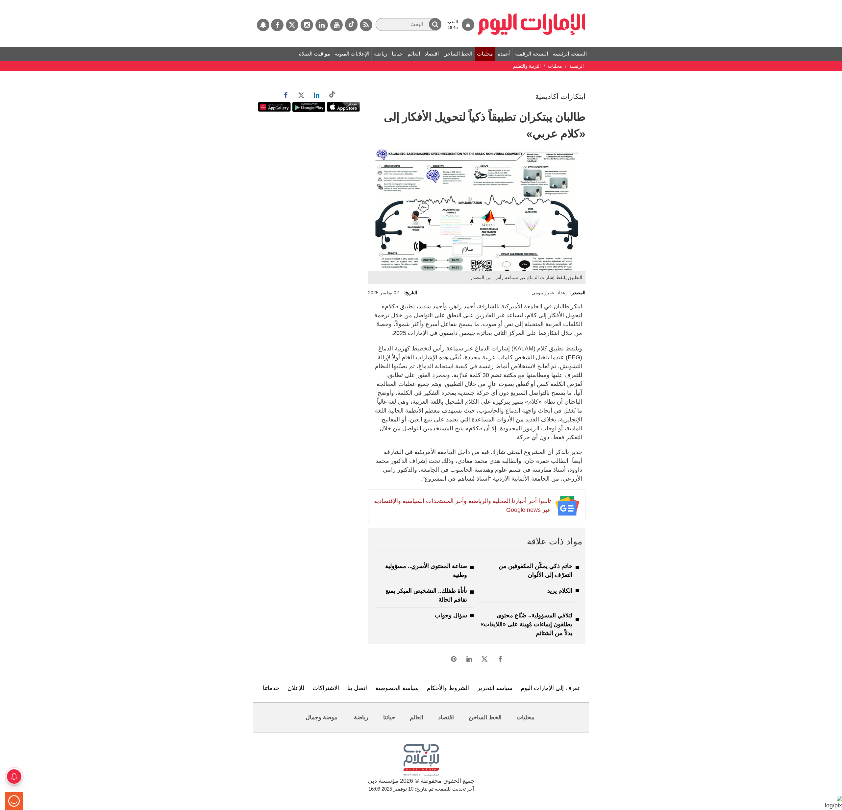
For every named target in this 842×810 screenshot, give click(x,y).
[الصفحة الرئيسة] (531, 3)
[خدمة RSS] (366, 25)
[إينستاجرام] (307, 25)
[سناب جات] (263, 25)
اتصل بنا (357, 688)
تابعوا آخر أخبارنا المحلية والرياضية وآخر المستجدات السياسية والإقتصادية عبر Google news (462, 505)
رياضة (380, 54)
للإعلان (295, 688)
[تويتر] (292, 25)
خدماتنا (271, 688)
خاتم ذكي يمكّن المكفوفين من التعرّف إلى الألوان (535, 570)
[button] (435, 24)
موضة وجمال (321, 717)
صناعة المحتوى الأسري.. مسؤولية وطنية (426, 570)
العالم (414, 54)
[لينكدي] (321, 25)
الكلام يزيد (559, 590)
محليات (485, 54)
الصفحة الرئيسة (570, 54)
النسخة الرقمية (531, 54)
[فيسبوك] (277, 25)
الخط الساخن (457, 54)
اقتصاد (432, 54)
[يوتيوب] (336, 25)
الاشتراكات (325, 688)
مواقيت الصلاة (314, 54)
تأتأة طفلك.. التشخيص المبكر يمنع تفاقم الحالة (426, 595)
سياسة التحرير (494, 688)
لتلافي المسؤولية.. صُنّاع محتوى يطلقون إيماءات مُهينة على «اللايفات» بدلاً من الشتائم (526, 624)
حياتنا (397, 54)
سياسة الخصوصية (397, 688)
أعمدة (504, 54)
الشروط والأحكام (448, 688)
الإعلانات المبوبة (352, 54)
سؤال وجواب (451, 615)
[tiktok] (351, 24)
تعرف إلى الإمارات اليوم (550, 688)
